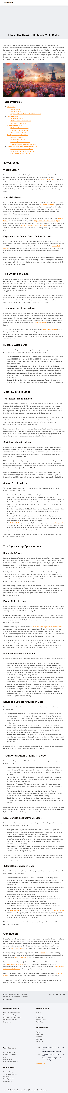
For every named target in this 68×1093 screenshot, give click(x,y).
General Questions (9, 1055)
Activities (39, 1015)
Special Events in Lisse (18, 132)
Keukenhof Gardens (16, 137)
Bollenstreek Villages (18, 948)
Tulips (38, 1032)
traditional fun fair (59, 523)
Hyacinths (39, 1034)
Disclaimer (6, 1076)
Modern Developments (18, 123)
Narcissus (39, 1041)
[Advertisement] (34, 18)
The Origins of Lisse (17, 118)
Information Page (9, 1052)
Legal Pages (7, 1081)
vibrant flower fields (47, 179)
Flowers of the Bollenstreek (12, 1017)
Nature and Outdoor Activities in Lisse (23, 144)
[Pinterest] (64, 994)
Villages (24, 994)
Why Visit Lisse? (15, 111)
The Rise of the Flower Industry (20, 121)
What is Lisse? (15, 109)
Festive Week (14, 523)
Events (38, 1012)
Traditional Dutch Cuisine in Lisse (21, 149)
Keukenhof (6, 997)
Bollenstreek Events (10, 1019)
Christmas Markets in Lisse (19, 130)
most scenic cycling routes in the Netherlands (48, 627)
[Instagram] (53, 994)
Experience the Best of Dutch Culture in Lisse (25, 114)
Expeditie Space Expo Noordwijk (51, 1051)
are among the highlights (47, 221)
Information (7, 1022)
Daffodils (39, 1037)
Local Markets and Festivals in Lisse (22, 151)
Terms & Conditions (9, 1074)
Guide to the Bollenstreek (11, 994)
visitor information (20, 957)
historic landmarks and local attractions (34, 225)
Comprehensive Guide (10, 1062)
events (43, 953)
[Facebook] (49, 994)
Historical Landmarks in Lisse (20, 142)
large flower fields (41, 322)
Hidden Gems (7, 1059)
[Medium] (60, 994)
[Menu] (64, 2)
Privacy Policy (8, 1072)
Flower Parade (7, 999)
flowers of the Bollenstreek (15, 964)
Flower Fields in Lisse (17, 139)
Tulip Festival (40, 1022)
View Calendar (40, 1063)
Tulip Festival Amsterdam (20, 997)
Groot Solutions (42, 1090)
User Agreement (8, 1079)
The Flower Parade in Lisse (19, 128)
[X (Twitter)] (57, 994)
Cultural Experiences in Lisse (20, 153)
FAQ (4, 1057)
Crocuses (39, 1039)
